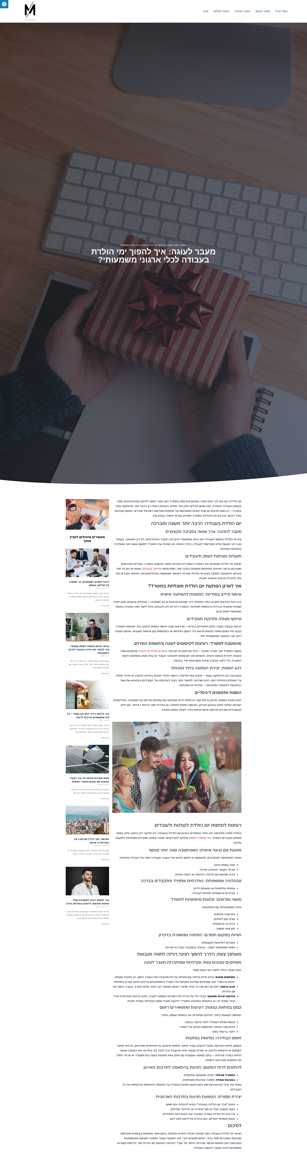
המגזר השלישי (221, 11)
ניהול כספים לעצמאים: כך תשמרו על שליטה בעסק (89, 583)
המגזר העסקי (263, 11)
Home (184, 245)
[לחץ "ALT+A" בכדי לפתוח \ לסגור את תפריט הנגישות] (4, 4)
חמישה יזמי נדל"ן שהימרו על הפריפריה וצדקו (91, 840)
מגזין (205, 11)
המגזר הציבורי (242, 11)
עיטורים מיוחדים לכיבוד (152, 651)
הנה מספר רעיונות (200, 838)
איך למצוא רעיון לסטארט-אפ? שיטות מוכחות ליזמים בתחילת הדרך (87, 901)
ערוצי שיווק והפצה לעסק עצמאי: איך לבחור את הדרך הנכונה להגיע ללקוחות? (89, 649)
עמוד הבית (281, 11)
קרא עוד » (105, 606)
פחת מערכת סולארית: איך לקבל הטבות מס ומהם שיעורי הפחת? (89, 779)
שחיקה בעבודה (151, 569)
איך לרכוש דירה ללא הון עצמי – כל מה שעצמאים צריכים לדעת (88, 715)
